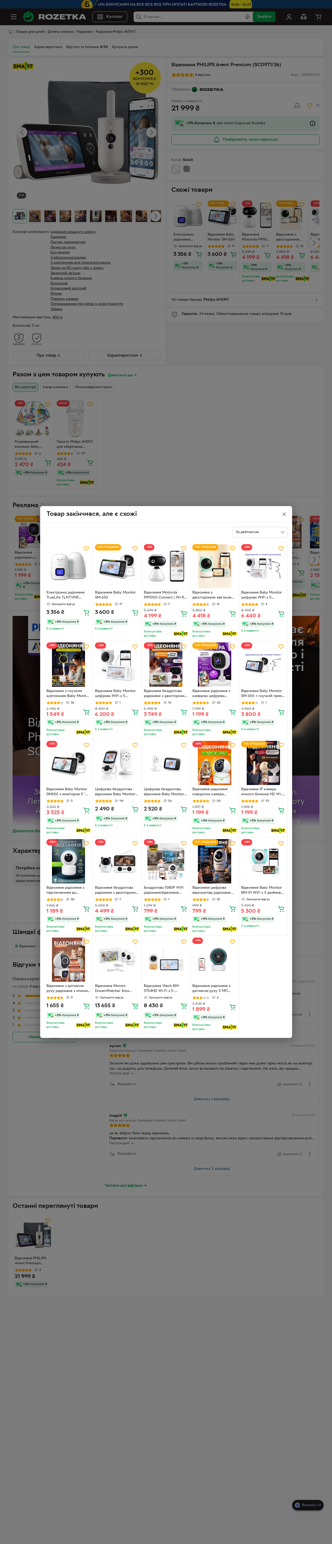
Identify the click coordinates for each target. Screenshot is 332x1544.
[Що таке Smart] (180, 634)
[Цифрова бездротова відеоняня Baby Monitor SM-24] (117, 763)
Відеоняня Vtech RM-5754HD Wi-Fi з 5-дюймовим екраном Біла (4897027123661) (165, 989)
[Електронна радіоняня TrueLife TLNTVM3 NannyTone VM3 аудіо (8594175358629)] (68, 566)
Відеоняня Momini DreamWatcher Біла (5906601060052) (112, 989)
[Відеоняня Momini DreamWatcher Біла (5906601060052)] (117, 960)
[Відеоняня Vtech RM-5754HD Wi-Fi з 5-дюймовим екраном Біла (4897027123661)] (166, 960)
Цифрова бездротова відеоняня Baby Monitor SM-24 (115, 792)
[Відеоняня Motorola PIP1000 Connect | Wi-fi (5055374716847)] (166, 566)
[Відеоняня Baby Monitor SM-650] (117, 566)
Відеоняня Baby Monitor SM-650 (115, 595)
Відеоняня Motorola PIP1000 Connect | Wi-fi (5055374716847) (164, 595)
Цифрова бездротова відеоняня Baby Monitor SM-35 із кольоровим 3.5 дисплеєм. (165, 792)
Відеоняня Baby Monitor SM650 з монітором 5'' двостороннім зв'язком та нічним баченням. (68, 792)
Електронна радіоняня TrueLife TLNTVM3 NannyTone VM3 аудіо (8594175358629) (65, 595)
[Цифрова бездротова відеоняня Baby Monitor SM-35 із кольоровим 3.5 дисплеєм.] (166, 763)
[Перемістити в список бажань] (86, 548)
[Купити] (86, 612)
